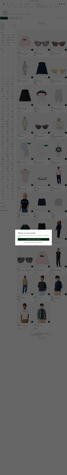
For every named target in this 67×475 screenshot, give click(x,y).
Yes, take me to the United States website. (33, 239)
